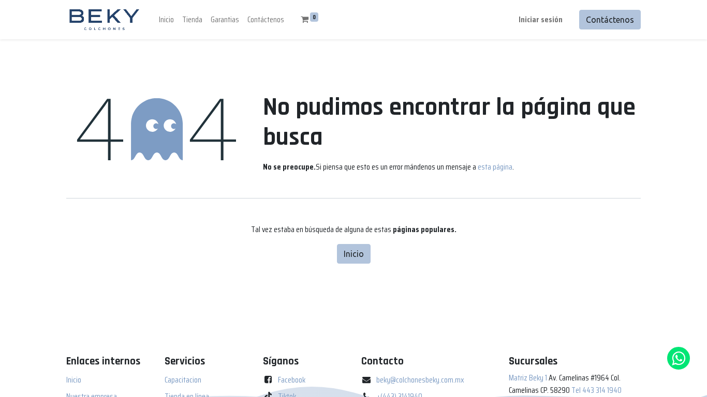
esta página (495, 166)
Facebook (291, 379)
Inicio (354, 253)
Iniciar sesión (541, 19)
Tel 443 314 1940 (596, 390)
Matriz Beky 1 (528, 377)
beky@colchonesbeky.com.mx (420, 379)
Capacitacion (183, 379)
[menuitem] (166, 19)
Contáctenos (610, 19)
